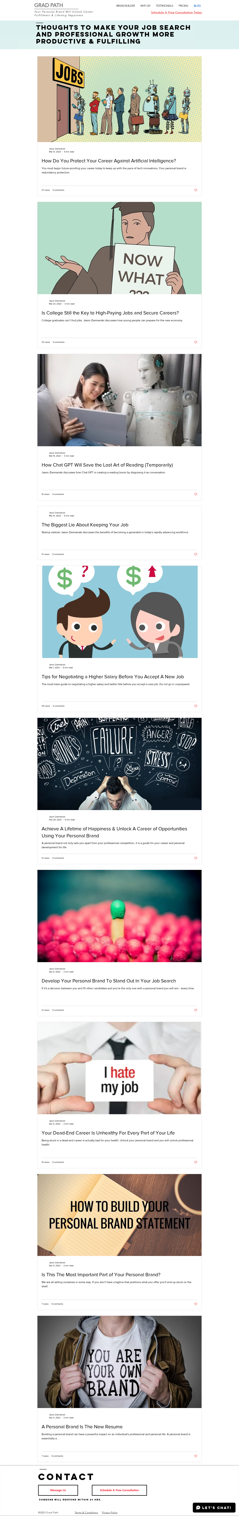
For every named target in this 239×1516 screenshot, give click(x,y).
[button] (58, 1490)
